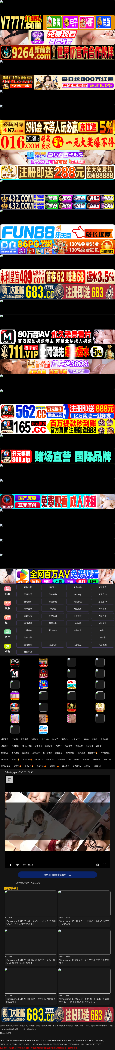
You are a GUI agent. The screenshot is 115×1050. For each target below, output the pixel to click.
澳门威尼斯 (5, 766)
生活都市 (28, 644)
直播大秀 (107, 759)
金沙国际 (61, 759)
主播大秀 (79, 746)
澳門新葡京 (70, 752)
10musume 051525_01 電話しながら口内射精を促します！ (31, 1000)
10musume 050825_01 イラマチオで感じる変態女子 (84, 961)
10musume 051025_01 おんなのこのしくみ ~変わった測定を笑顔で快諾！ (31, 961)
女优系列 (53, 616)
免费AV (87, 766)
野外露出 (103, 608)
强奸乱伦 (53, 587)
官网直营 (35, 739)
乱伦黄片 (100, 746)
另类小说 (28, 651)
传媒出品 (28, 637)
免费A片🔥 (29, 766)
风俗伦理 (103, 644)
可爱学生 (78, 616)
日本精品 (53, 594)
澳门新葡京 (47, 752)
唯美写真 (78, 630)
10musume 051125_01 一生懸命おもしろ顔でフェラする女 (84, 922)
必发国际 (36, 752)
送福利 (86, 739)
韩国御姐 (53, 601)
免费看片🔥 (93, 752)
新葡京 (95, 739)
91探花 (53, 608)
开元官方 (39, 759)
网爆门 (103, 630)
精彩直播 (49, 746)
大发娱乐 (58, 752)
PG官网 (15, 739)
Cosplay (77, 594)
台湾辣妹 (28, 601)
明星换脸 (53, 623)
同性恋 (103, 637)
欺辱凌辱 (28, 608)
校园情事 (53, 644)
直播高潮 (38, 746)
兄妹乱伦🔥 (41, 766)
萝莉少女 (103, 587)
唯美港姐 (78, 601)
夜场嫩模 (25, 752)
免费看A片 (76, 766)
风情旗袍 (28, 623)
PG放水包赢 (27, 746)
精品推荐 (28, 587)
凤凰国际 (15, 746)
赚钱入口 (65, 766)
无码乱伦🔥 (27, 759)
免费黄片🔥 (54, 766)
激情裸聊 (5, 759)
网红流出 (78, 608)
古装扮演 (28, 616)
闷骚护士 (103, 623)
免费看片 (86, 759)
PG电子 (55, 739)
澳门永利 (45, 739)
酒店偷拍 (68, 746)
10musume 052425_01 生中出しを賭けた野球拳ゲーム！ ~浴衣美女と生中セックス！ (84, 1000)
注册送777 (76, 739)
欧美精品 (78, 587)
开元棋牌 (24, 739)
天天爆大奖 (50, 759)
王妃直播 (89, 746)
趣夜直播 (15, 752)
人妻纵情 (78, 644)
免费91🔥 (17, 766)
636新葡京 (105, 752)
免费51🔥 (16, 759)
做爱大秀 (96, 759)
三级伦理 (28, 594)
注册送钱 (65, 739)
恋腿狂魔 (103, 616)
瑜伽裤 (78, 623)
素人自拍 (103, 594)
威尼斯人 (5, 739)
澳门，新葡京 (74, 759)
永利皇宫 (81, 752)
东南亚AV (103, 601)
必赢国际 (5, 746)
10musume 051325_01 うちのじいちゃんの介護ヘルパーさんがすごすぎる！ (31, 922)
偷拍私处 (5, 752)
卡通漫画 (28, 630)
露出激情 (53, 630)
